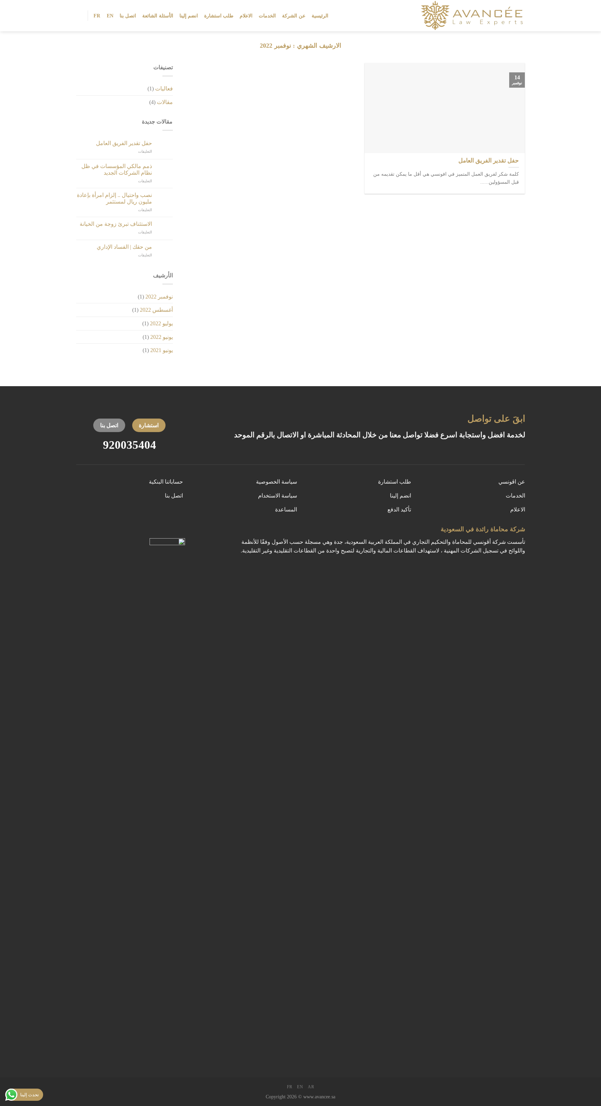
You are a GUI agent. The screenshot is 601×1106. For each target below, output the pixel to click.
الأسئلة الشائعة (157, 15)
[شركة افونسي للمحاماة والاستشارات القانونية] (467, 15)
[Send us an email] (180, 531)
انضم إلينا (188, 15)
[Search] (79, 15)
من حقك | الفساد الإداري (124, 247)
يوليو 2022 (161, 323)
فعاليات (164, 88)
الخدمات (267, 15)
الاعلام (246, 15)
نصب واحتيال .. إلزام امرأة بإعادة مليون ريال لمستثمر (114, 198)
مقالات (165, 102)
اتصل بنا (128, 15)
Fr (97, 15)
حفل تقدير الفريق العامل (124, 143)
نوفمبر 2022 (159, 297)
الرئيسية (320, 15)
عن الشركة (293, 15)
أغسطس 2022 (156, 310)
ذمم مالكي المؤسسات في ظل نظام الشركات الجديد (116, 169)
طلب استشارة (218, 15)
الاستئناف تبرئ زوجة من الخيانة (116, 224)
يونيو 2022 (161, 337)
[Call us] (167, 531)
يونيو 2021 (161, 350)
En (110, 15)
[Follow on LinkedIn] (154, 531)
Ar (311, 1086)
